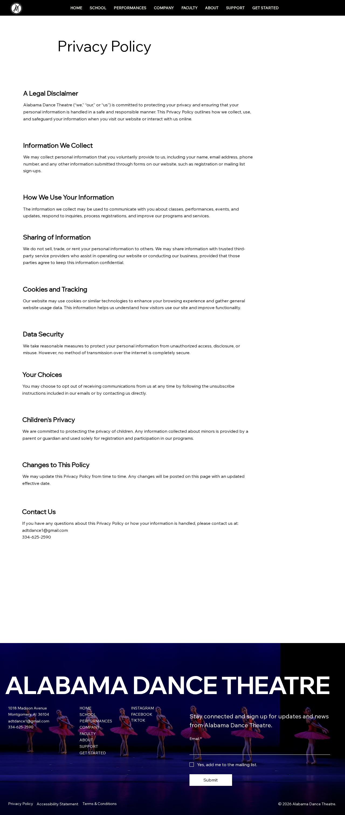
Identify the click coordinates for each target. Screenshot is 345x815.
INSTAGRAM (142, 708)
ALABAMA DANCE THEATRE (167, 684)
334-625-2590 (20, 727)
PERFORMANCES (96, 721)
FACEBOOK (141, 714)
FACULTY (88, 733)
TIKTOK (138, 720)
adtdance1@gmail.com (45, 530)
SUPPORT (89, 746)
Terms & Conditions (99, 803)
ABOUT (86, 740)
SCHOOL (88, 714)
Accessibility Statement (57, 804)
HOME (85, 708)
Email (195, 738)
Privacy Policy (20, 803)
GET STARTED (93, 752)
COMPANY (89, 727)
